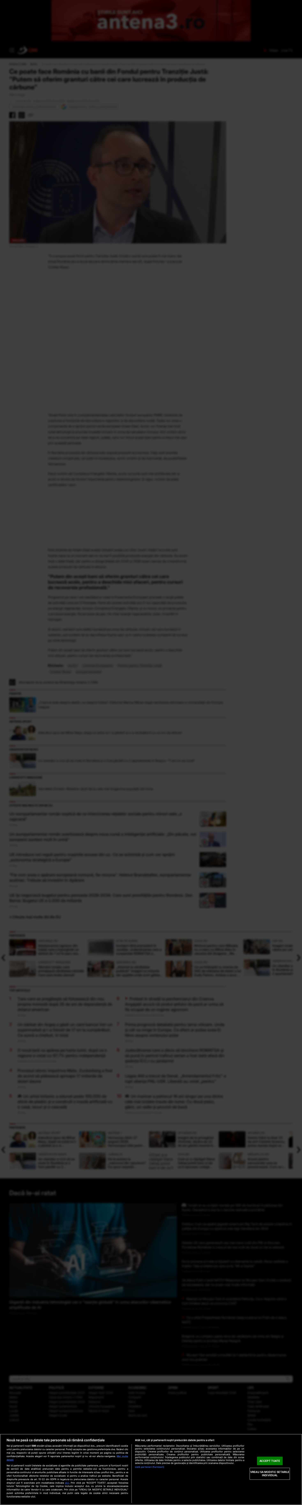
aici (67, 1482)
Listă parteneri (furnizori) (149, 1467)
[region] (151, 1469)
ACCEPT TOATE (269, 1460)
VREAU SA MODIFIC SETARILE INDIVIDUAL (269, 1473)
